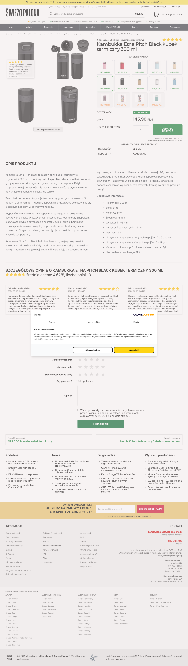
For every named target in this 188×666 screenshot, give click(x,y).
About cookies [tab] (94, 322)
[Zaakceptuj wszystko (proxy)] (134, 350)
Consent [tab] (51, 322)
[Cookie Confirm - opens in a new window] (143, 314)
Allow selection (92, 350)
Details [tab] (136, 322)
